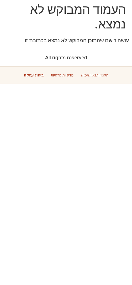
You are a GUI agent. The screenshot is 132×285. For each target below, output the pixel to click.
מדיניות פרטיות (62, 75)
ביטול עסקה (34, 75)
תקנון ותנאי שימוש (94, 75)
